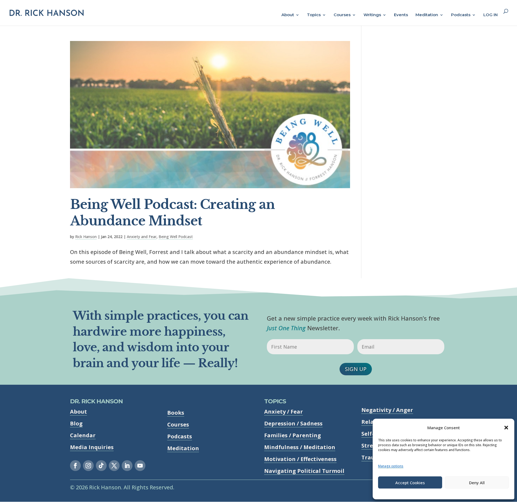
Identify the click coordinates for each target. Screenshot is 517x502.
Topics (314, 15)
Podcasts (460, 15)
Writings (372, 15)
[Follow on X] (114, 465)
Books (175, 412)
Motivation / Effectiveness (300, 459)
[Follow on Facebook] (75, 465)
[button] (506, 427)
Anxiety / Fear (283, 411)
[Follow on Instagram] (88, 465)
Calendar (83, 435)
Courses (342, 15)
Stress (369, 445)
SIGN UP (355, 369)
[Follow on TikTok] (101, 465)
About (287, 15)
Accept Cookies (410, 482)
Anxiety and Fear (141, 236)
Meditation (426, 15)
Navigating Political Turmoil (304, 471)
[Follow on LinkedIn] (127, 465)
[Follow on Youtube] (140, 465)
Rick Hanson (86, 236)
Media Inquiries (92, 447)
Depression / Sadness (293, 423)
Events (401, 15)
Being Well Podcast (176, 236)
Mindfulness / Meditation (299, 447)
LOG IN (490, 15)
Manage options (390, 466)
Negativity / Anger (387, 410)
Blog (76, 423)
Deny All (477, 482)
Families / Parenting (292, 435)
